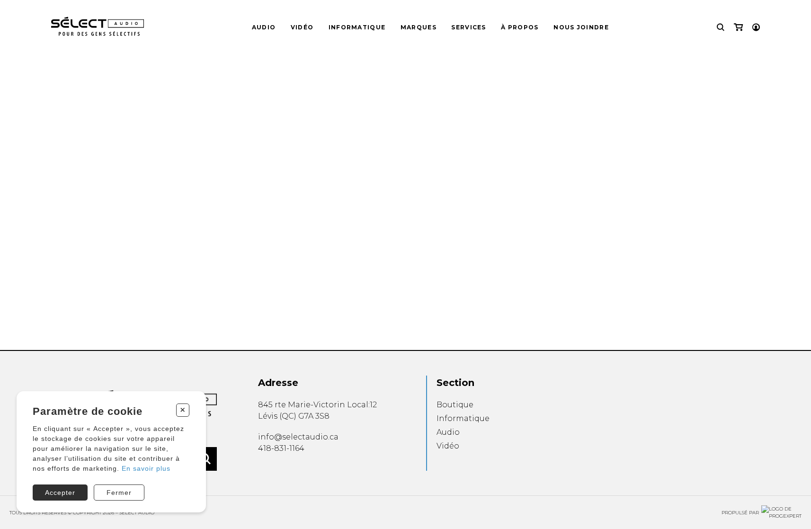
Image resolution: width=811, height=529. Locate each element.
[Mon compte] (756, 27)
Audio (264, 27)
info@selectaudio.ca (298, 436)
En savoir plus (146, 468)
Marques (419, 27)
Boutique (455, 404)
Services (468, 27)
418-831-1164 (281, 448)
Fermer (119, 492)
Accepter (60, 492)
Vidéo (302, 27)
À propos (519, 27)
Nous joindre (581, 27)
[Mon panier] (738, 27)
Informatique (357, 27)
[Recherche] (720, 27)
